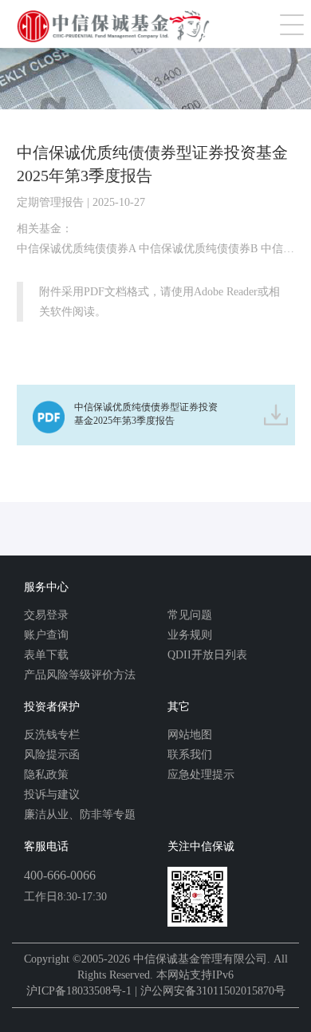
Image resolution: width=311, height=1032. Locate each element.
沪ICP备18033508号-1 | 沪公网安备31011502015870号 (155, 991)
